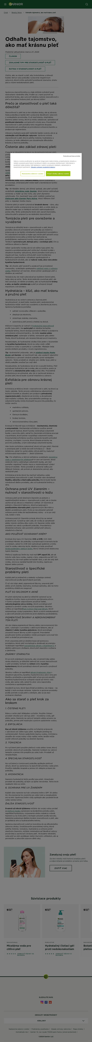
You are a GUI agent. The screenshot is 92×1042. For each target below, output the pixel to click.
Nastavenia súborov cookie (32, 173)
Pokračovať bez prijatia (71, 156)
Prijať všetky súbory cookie (58, 173)
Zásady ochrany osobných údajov (43, 167)
